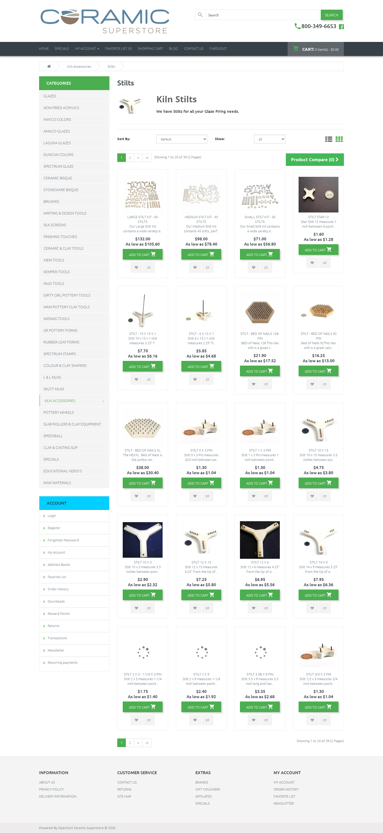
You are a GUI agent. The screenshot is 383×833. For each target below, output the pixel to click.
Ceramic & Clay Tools (63, 248)
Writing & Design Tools (65, 213)
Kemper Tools (57, 271)
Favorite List (57, 576)
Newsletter (56, 650)
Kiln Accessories (79, 66)
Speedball (53, 435)
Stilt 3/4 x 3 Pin (318, 674)
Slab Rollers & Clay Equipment (72, 424)
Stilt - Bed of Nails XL (143, 450)
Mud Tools (54, 283)
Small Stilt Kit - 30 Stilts (260, 219)
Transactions (57, 637)
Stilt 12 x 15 (201, 562)
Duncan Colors (58, 154)
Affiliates (203, 796)
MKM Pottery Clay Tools (67, 306)
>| (147, 157)
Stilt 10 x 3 (143, 562)
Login (52, 515)
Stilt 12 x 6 (260, 562)
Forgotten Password (63, 539)
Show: (220, 138)
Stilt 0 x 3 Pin (201, 450)
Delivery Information (57, 796)
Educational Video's (63, 470)
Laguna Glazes (57, 142)
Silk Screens (55, 224)
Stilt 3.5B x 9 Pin (260, 674)
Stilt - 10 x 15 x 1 (142, 333)
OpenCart (65, 827)
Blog (173, 48)
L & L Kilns (52, 377)
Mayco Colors (57, 119)
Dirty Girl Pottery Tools (67, 295)
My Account (56, 552)
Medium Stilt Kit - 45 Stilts (201, 219)
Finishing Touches (60, 236)
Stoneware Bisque (61, 189)
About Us (47, 782)
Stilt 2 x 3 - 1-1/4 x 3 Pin (143, 674)
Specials (51, 459)
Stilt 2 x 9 (201, 674)
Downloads (56, 601)
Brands (201, 782)
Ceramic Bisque (58, 177)
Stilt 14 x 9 (319, 562)
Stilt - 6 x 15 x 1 (201, 333)
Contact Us (193, 48)
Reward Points (59, 613)
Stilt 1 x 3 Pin (260, 450)
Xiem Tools (54, 259)
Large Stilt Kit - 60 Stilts (142, 219)
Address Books (59, 564)
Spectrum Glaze (58, 166)
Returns (53, 625)
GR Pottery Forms (60, 330)
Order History (58, 588)
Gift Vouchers (207, 789)
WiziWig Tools (56, 318)
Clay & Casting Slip (60, 447)
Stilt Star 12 (318, 216)
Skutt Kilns (54, 388)
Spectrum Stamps (60, 353)
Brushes (51, 201)
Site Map (124, 796)
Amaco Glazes (57, 131)
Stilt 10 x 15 (318, 450)
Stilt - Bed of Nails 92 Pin (319, 336)
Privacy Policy (51, 789)
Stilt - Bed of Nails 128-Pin (259, 336)
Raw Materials (57, 482)
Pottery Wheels (59, 412)
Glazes (50, 95)
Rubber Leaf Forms (61, 342)
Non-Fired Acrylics (61, 107)
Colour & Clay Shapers (65, 365)
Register (54, 527)
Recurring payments (63, 662)
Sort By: (123, 138)
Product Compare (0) (313, 159)
